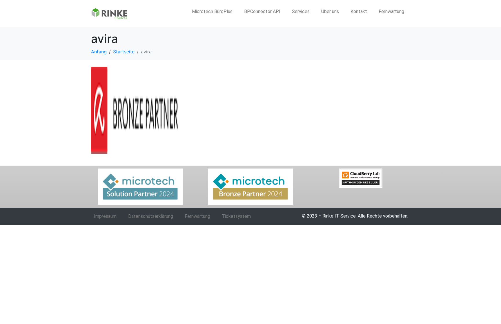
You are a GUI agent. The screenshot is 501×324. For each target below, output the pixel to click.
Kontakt (359, 11)
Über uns (330, 11)
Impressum (105, 216)
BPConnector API (262, 11)
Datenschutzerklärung (150, 216)
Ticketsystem (236, 216)
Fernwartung (391, 11)
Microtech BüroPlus (212, 11)
